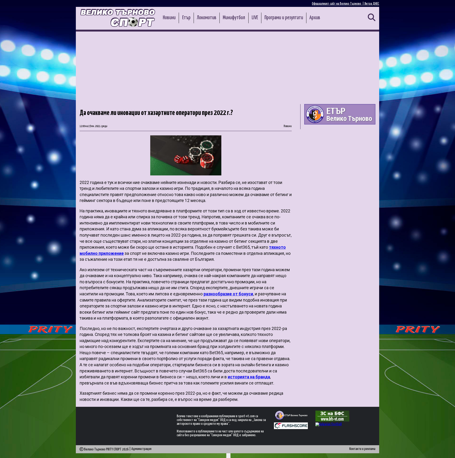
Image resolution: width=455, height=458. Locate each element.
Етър (186, 17)
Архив (314, 17)
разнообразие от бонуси (228, 294)
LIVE (255, 17)
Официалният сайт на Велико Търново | (338, 3)
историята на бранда (249, 377)
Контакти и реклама (362, 449)
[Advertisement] (227, 67)
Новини (169, 17)
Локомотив (206, 17)
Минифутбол (234, 17)
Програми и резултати (283, 17)
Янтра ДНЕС (371, 3)
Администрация (141, 449)
